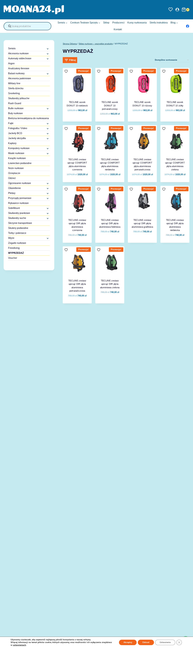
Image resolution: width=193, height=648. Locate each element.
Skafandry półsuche (18, 98)
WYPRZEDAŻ (16, 253)
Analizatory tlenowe (18, 68)
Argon (11, 63)
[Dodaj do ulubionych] (66, 71)
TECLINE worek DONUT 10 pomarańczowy (109, 105)
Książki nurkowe (17, 158)
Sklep (106, 22)
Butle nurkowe (16, 108)
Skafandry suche (17, 218)
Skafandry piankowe (19, 213)
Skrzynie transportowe (20, 223)
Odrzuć (145, 642)
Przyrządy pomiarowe (19, 198)
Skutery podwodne (18, 228)
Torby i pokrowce (17, 233)
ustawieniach (19, 645)
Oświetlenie (14, 188)
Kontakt (118, 29)
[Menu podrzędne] (47, 48)
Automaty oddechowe (19, 58)
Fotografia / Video (17, 128)
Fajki (10, 123)
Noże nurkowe (16, 168)
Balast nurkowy (16, 73)
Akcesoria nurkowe (18, 53)
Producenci (118, 22)
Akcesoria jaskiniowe (19, 78)
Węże (11, 238)
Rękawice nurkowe (18, 203)
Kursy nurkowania (137, 22)
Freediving (14, 248)
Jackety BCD (15, 133)
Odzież (12, 178)
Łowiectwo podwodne (20, 163)
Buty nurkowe (15, 113)
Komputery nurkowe (19, 148)
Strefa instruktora (159, 22)
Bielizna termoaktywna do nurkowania (28, 118)
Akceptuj (127, 642)
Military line (14, 83)
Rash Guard (14, 103)
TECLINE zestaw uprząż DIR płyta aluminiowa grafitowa (142, 223)
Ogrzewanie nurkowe (19, 183)
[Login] (177, 9)
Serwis (12, 48)
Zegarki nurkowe (17, 243)
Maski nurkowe (16, 153)
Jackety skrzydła (17, 138)
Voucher (12, 258)
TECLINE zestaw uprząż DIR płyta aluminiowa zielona (109, 284)
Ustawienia (165, 642)
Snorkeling (14, 93)
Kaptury (12, 143)
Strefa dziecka (15, 88)
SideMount (14, 208)
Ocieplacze (14, 173)
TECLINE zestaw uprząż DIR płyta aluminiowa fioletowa (109, 223)
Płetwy (11, 193)
